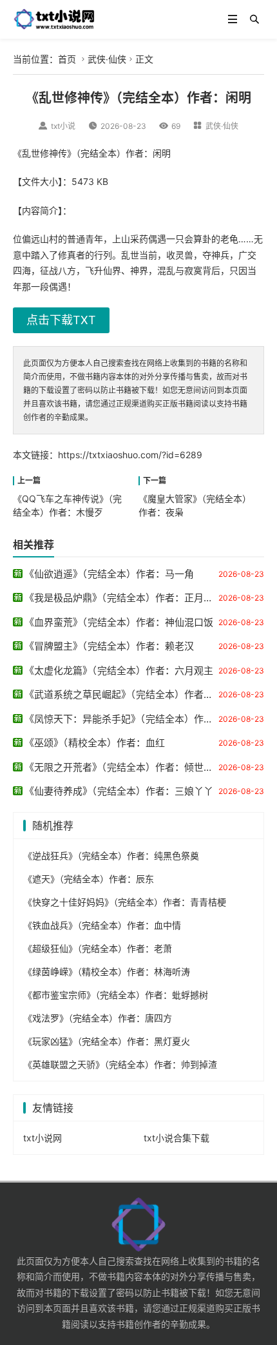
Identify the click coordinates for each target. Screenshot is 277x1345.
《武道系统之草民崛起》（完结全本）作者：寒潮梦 (133, 694)
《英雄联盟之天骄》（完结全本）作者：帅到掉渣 (120, 1064)
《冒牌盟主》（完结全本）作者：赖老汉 (109, 646)
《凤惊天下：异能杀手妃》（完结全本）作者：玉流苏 (138, 719)
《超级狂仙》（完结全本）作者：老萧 (97, 948)
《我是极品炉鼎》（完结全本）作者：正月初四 (123, 598)
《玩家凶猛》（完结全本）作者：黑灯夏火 (106, 1041)
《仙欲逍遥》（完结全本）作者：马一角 (109, 574)
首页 (67, 58)
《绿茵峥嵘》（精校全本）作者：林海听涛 (106, 971)
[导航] (232, 19)
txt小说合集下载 (176, 1137)
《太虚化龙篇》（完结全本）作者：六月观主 (118, 670)
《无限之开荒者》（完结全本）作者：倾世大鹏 (123, 767)
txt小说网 (42, 1137)
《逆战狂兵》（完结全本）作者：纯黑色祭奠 (111, 855)
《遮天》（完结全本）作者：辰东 (88, 878)
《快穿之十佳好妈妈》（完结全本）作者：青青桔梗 (124, 901)
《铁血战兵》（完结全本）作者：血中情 (102, 925)
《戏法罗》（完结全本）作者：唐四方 (97, 1017)
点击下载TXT (61, 320)
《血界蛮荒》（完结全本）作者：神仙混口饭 (118, 622)
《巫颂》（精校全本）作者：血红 (94, 743)
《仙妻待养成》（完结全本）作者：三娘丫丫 (118, 791)
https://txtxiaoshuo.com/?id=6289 (130, 454)
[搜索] (254, 19)
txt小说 (63, 126)
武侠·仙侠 (107, 58)
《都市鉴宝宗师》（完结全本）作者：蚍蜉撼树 (115, 994)
